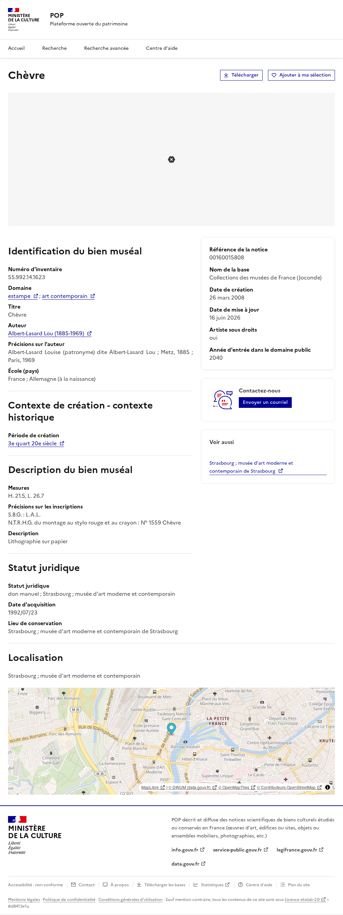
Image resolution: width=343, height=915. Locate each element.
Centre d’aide (259, 885)
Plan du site (299, 885)
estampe (19, 296)
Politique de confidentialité (69, 900)
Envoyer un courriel (265, 402)
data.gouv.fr (185, 864)
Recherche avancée (106, 48)
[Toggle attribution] (328, 787)
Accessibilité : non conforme (35, 885)
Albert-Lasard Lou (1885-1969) (46, 333)
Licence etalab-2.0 (302, 900)
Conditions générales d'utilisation (130, 900)
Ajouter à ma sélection (305, 75)
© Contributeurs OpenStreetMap (286, 787)
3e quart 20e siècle (32, 443)
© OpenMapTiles (233, 787)
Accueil (16, 48)
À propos (120, 885)
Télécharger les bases (164, 885)
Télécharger (245, 75)
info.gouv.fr (185, 849)
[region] (171, 741)
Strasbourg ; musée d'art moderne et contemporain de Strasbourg (251, 467)
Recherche (54, 48)
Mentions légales (24, 900)
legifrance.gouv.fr (297, 849)
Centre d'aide (162, 48)
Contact (87, 885)
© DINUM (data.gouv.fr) (189, 787)
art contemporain (64, 296)
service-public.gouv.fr (237, 849)
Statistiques (212, 885)
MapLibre (150, 787)
